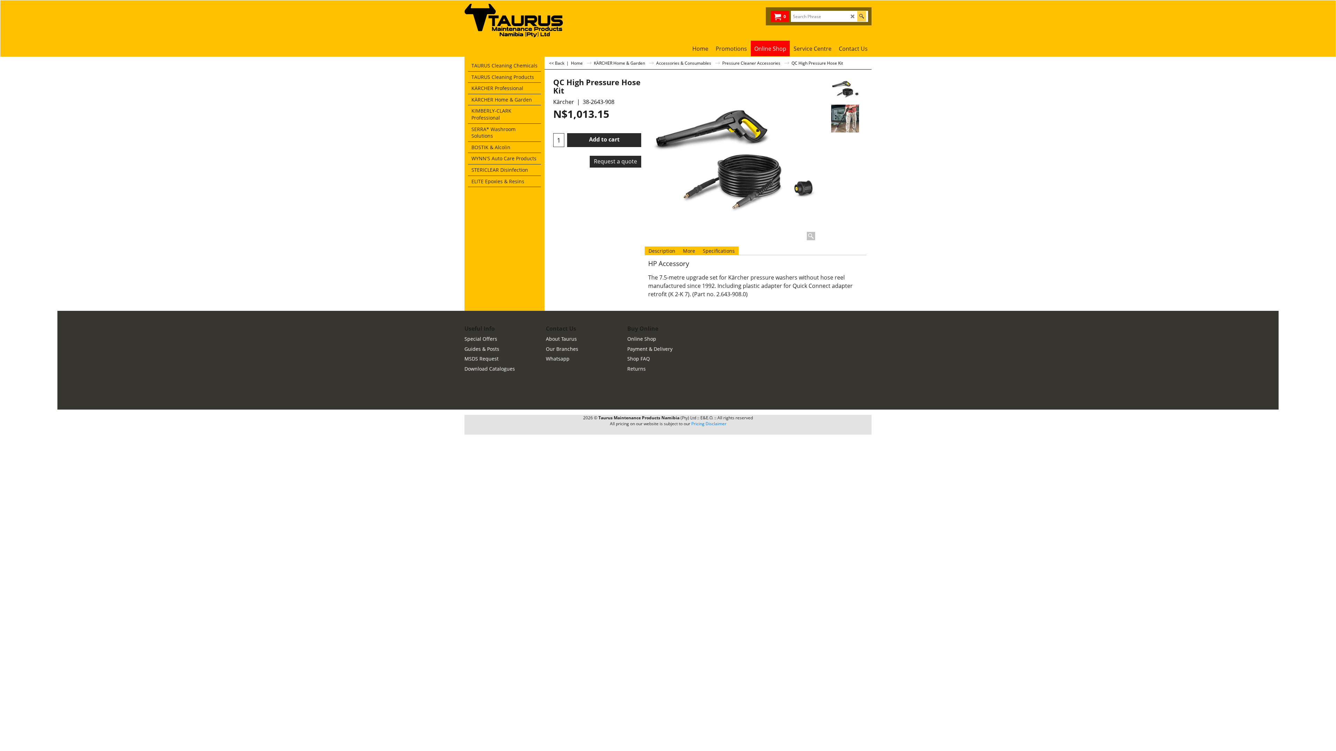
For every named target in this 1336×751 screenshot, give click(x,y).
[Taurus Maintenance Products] (516, 20)
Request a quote (615, 161)
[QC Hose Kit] (845, 118)
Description (662, 251)
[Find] (861, 16)
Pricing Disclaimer (708, 424)
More (689, 251)
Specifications (719, 251)
